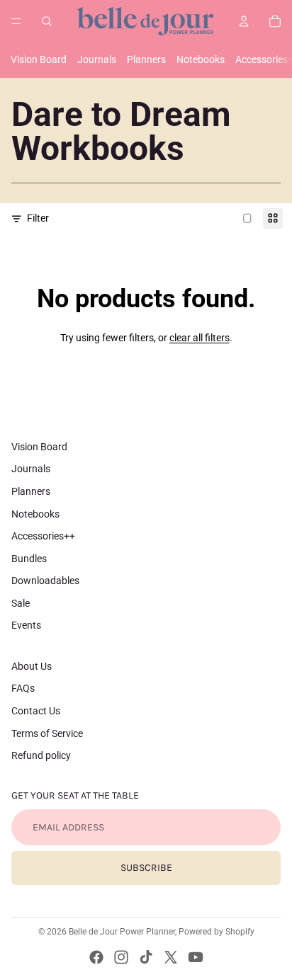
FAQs (23, 688)
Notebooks (200, 59)
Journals (96, 59)
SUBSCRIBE (146, 868)
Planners (146, 59)
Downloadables (45, 580)
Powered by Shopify (216, 932)
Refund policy (41, 755)
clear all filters (199, 337)
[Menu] (16, 21)
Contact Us (35, 710)
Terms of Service (47, 733)
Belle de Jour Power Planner (122, 932)
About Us (31, 666)
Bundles (29, 558)
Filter (38, 218)
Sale (20, 603)
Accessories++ (43, 536)
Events (26, 625)
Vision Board (39, 59)
